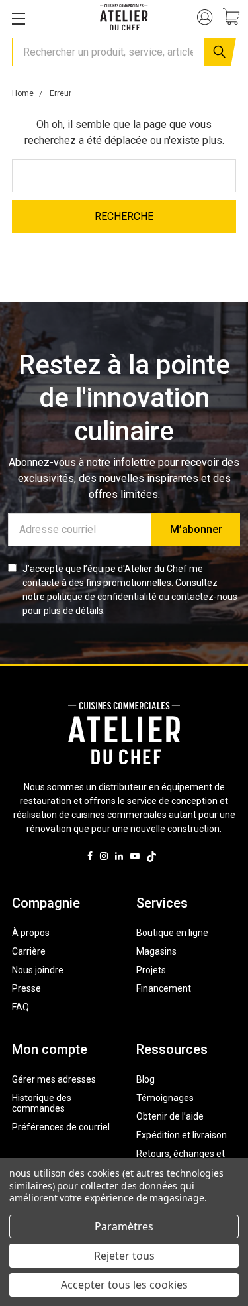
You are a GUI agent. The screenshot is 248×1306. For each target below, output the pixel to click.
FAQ (20, 1007)
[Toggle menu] (18, 18)
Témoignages (165, 1098)
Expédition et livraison (181, 1135)
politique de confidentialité (102, 596)
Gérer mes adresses (54, 1079)
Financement (163, 988)
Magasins (156, 951)
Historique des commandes (41, 1103)
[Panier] (235, 18)
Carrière (29, 951)
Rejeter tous (124, 1255)
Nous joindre (37, 970)
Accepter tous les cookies (124, 1284)
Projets (151, 970)
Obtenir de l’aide (170, 1116)
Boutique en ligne (172, 932)
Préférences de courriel (61, 1127)
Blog (145, 1079)
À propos (31, 932)
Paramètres (124, 1226)
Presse (26, 988)
